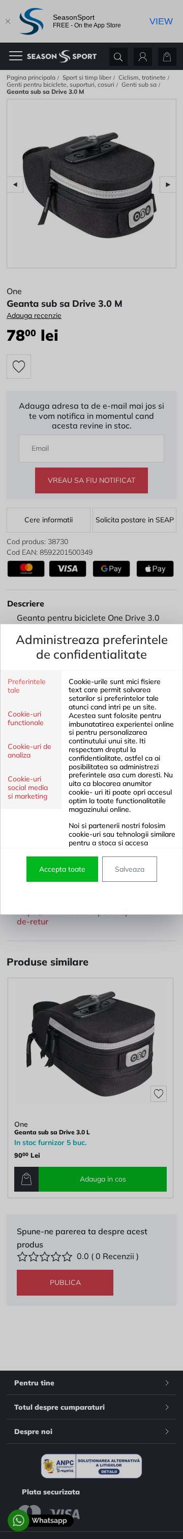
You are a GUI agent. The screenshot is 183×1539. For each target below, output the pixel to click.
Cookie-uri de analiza (29, 751)
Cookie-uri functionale (26, 718)
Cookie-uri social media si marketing (28, 788)
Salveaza (129, 869)
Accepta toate (62, 869)
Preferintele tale (27, 686)
